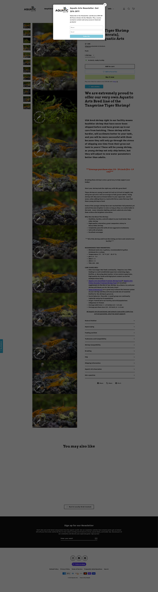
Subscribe (86, 36)
